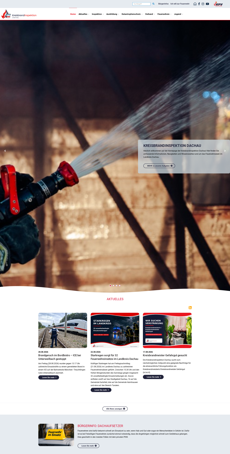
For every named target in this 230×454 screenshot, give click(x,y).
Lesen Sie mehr (48, 377)
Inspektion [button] (97, 14)
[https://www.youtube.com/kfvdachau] (207, 4)
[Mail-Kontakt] (195, 4)
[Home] (19, 14)
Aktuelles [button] (83, 14)
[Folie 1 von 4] (110, 286)
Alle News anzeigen (114, 409)
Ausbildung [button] (111, 14)
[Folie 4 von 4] (120, 286)
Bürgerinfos (163, 4)
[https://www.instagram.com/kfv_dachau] (203, 4)
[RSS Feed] (190, 307)
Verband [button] (149, 14)
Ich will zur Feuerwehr (180, 4)
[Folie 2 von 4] (113, 286)
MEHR (149, 164)
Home (73, 14)
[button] (5, 151)
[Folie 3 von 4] (117, 286)
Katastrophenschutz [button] (131, 14)
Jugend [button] (177, 14)
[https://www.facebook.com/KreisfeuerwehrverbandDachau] (199, 4)
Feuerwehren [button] (164, 14)
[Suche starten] (153, 4)
